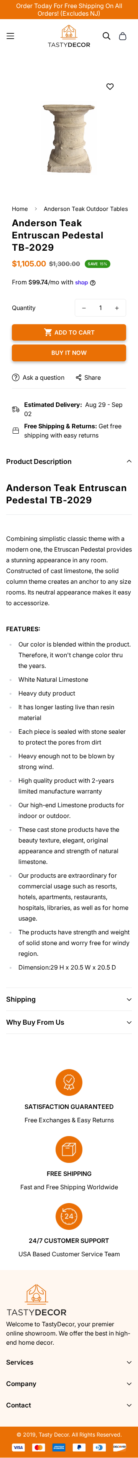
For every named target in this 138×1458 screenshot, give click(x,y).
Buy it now (69, 352)
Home (20, 208)
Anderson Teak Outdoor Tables (86, 208)
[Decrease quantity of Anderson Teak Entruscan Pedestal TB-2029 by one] (84, 308)
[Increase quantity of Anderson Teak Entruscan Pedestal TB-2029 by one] (117, 308)
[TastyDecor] (69, 36)
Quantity (24, 308)
